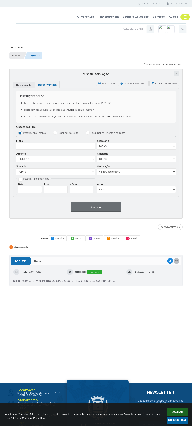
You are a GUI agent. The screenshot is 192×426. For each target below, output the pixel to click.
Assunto (21, 153)
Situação (21, 166)
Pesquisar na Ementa (34, 132)
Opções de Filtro (26, 126)
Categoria (102, 153)
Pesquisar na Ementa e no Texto (108, 132)
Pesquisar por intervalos (36, 178)
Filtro (19, 140)
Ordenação (103, 166)
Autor (100, 184)
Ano (46, 184)
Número (74, 184)
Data (20, 184)
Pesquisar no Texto (68, 132)
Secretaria (103, 140)
